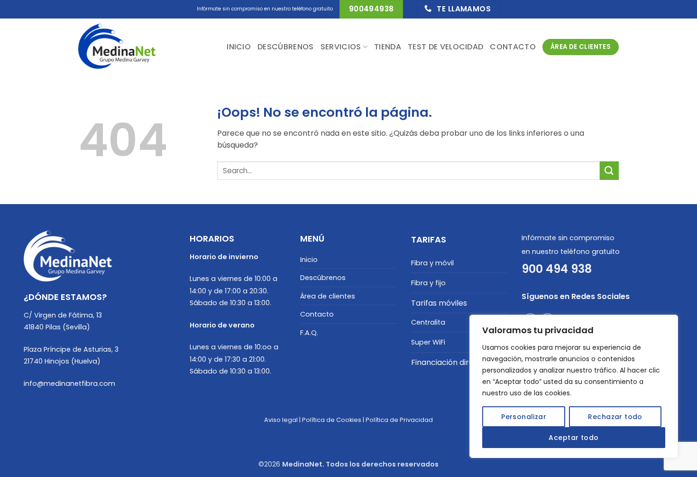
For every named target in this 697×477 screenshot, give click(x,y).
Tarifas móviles (439, 303)
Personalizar (523, 416)
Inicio (239, 46)
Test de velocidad (445, 46)
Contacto (513, 46)
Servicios (341, 46)
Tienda (387, 46)
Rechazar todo (615, 416)
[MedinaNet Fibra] (125, 47)
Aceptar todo (573, 437)
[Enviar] (609, 170)
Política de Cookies (331, 420)
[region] (573, 386)
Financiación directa (448, 362)
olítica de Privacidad (401, 420)
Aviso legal (281, 420)
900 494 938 (557, 269)
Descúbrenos (285, 46)
